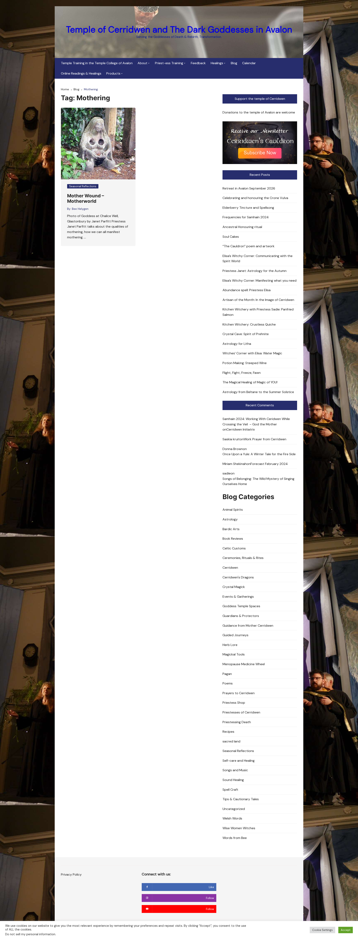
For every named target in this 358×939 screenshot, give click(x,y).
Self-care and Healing (239, 760)
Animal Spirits (233, 509)
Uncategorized (234, 809)
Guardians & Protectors (241, 616)
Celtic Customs (234, 548)
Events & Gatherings (238, 596)
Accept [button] (345, 930)
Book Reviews (233, 538)
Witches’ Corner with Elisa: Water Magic (252, 353)
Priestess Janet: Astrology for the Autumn (255, 271)
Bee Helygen (80, 209)
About (142, 63)
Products (113, 73)
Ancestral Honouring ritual (242, 227)
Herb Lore (230, 645)
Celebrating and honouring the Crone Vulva (255, 198)
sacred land (231, 741)
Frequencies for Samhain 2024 (246, 217)
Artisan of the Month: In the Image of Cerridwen (258, 300)
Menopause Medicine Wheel (244, 664)
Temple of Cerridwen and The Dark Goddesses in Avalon (179, 29)
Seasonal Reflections (82, 186)
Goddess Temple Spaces (241, 606)
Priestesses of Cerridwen (241, 712)
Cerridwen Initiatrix (240, 429)
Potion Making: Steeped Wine (245, 363)
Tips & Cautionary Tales (241, 799)
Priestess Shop (234, 702)
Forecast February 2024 (269, 464)
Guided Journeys (235, 635)
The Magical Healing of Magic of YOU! (250, 382)
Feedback (198, 63)
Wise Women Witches (239, 828)
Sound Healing (233, 780)
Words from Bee (235, 838)
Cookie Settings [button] (322, 930)
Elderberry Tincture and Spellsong (248, 207)
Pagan (227, 674)
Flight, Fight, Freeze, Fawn (242, 373)
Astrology (230, 519)
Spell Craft (230, 789)
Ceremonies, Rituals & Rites (243, 558)
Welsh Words (232, 818)
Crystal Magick (234, 587)
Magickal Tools (234, 654)
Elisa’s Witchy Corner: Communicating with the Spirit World (258, 258)
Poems (228, 683)
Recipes (228, 731)
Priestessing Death (237, 722)
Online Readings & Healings (81, 73)
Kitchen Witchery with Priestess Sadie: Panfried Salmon (258, 312)
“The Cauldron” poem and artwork (249, 246)
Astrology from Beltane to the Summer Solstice (258, 392)
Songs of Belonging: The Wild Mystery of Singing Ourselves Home (258, 481)
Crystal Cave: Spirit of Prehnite (246, 334)
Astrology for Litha (237, 344)
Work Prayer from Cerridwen (265, 439)
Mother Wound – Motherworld (85, 198)
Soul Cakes (231, 236)
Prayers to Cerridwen (239, 693)
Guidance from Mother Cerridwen (248, 625)
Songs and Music (235, 770)
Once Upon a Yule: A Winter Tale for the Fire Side (259, 454)
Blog (234, 63)
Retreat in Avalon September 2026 (249, 188)
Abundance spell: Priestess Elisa (247, 290)
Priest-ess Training (169, 63)
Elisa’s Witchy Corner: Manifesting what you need (259, 280)
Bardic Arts (231, 529)
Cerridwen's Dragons (238, 577)
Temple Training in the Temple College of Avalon (97, 63)
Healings (217, 63)
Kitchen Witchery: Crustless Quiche (249, 324)
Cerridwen (230, 567)
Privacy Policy (71, 874)
